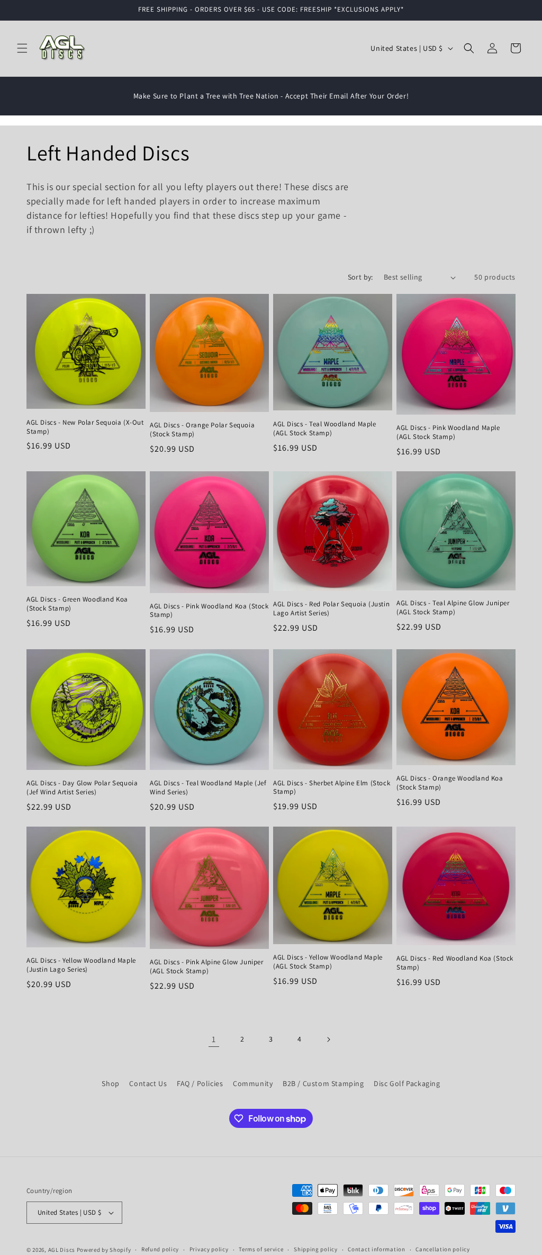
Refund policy (160, 1249)
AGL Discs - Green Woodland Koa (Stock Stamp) (77, 604)
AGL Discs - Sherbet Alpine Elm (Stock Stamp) (331, 787)
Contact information (376, 1249)
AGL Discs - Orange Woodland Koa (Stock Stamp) (449, 783)
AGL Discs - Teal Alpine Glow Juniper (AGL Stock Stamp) (453, 607)
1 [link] (214, 1039)
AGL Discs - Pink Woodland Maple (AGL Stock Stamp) (448, 432)
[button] (22, 48)
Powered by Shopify (104, 1249)
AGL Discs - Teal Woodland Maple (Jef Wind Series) (208, 787)
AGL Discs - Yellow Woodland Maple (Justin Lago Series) (81, 965)
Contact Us (148, 1083)
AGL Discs (61, 1249)
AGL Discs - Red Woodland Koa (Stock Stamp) (454, 963)
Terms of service (261, 1249)
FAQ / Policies (200, 1083)
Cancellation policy (442, 1249)
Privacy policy (209, 1249)
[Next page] (328, 1039)
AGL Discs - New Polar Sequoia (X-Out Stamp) (85, 427)
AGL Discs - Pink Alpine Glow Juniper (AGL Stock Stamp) (207, 966)
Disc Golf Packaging (407, 1083)
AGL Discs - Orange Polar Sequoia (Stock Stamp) (202, 429)
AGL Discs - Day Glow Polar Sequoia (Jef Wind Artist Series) (82, 787)
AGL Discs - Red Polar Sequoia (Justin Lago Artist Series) (331, 608)
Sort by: (360, 277)
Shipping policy (316, 1249)
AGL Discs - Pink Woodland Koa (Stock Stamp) (209, 611)
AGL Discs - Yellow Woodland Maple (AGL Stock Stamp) (328, 962)
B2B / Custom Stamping (323, 1083)
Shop (110, 1083)
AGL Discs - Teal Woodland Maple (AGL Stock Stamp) (324, 428)
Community (253, 1083)
